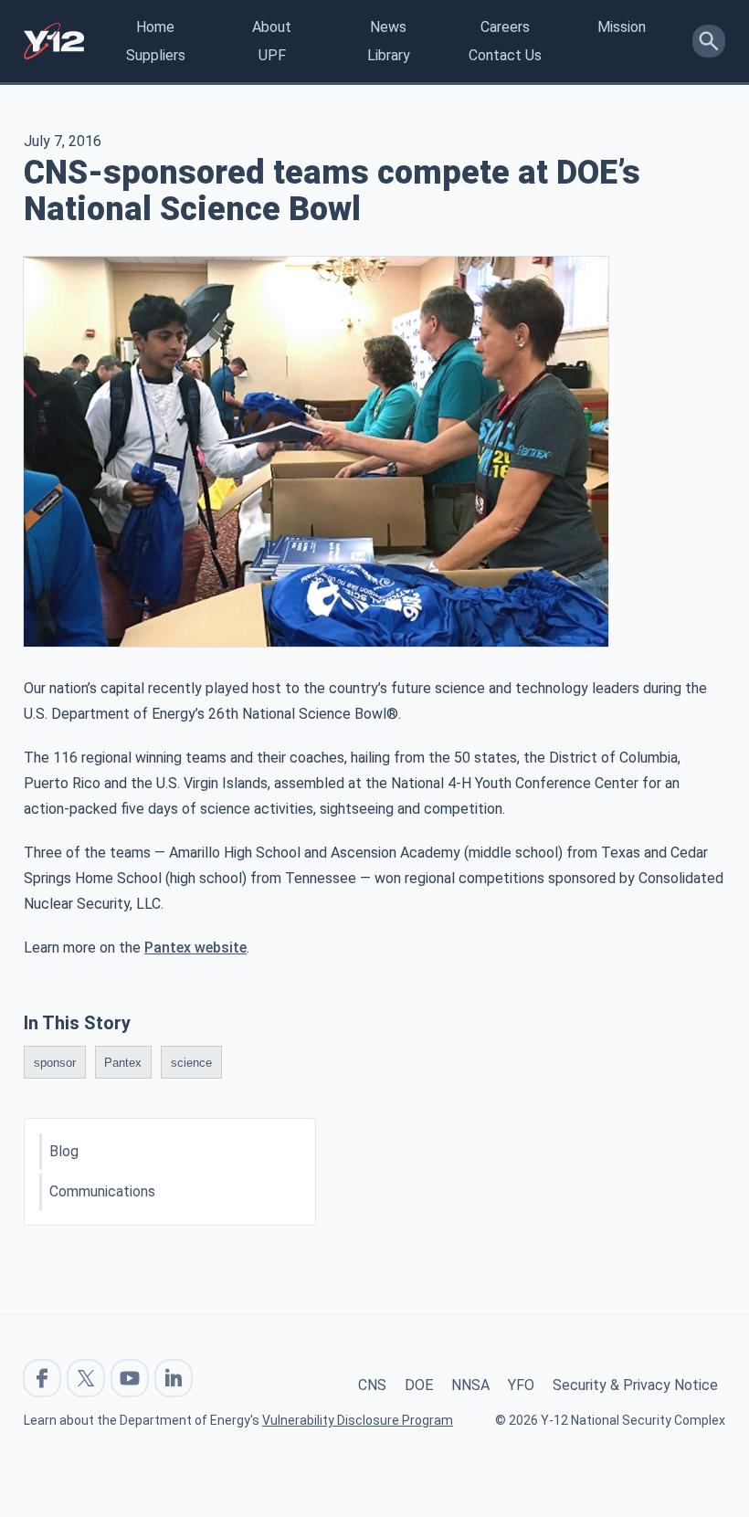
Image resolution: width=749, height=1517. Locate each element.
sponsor (55, 1062)
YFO (521, 1385)
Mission (621, 27)
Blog (64, 1151)
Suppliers (155, 55)
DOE (419, 1385)
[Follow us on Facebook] (42, 1378)
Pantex (123, 1062)
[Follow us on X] (86, 1378)
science (191, 1062)
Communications (102, 1191)
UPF (272, 55)
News (388, 27)
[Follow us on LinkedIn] (173, 1378)
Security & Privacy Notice (635, 1385)
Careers (505, 27)
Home (155, 27)
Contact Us (505, 55)
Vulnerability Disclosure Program (357, 1420)
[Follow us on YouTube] (129, 1378)
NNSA (470, 1385)
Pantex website (195, 947)
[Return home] (54, 41)
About (271, 27)
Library (388, 55)
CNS (372, 1385)
